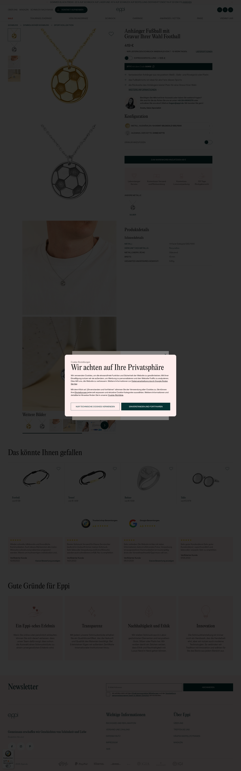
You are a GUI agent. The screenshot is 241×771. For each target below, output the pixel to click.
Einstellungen (81, 392)
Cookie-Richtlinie (115, 395)
